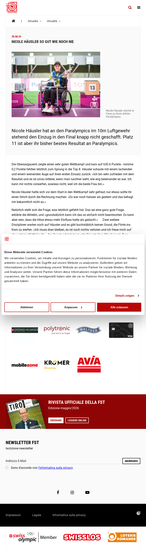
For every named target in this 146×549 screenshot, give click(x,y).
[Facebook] (58, 492)
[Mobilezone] (25, 365)
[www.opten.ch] (138, 513)
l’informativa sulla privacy (55, 468)
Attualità (33, 21)
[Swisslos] (85, 537)
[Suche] (129, 7)
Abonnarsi (131, 461)
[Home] (13, 21)
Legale (36, 515)
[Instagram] (72, 492)
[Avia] (89, 365)
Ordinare (56, 420)
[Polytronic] (57, 330)
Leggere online (77, 420)
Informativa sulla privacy (69, 515)
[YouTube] (87, 492)
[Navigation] (138, 7)
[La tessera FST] (121, 330)
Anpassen (71, 307)
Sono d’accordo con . (42, 468)
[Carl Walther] (89, 330)
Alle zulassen (119, 307)
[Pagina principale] (13, 7)
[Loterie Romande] (122, 537)
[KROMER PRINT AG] (57, 365)
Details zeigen (124, 295)
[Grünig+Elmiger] (25, 330)
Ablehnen (26, 307)
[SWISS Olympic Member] (36, 537)
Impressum (13, 515)
